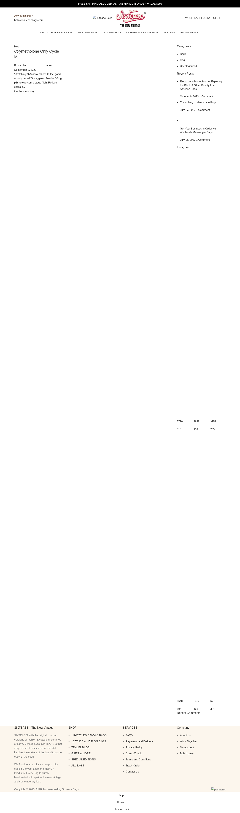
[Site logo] (103, 17)
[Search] (226, 17)
